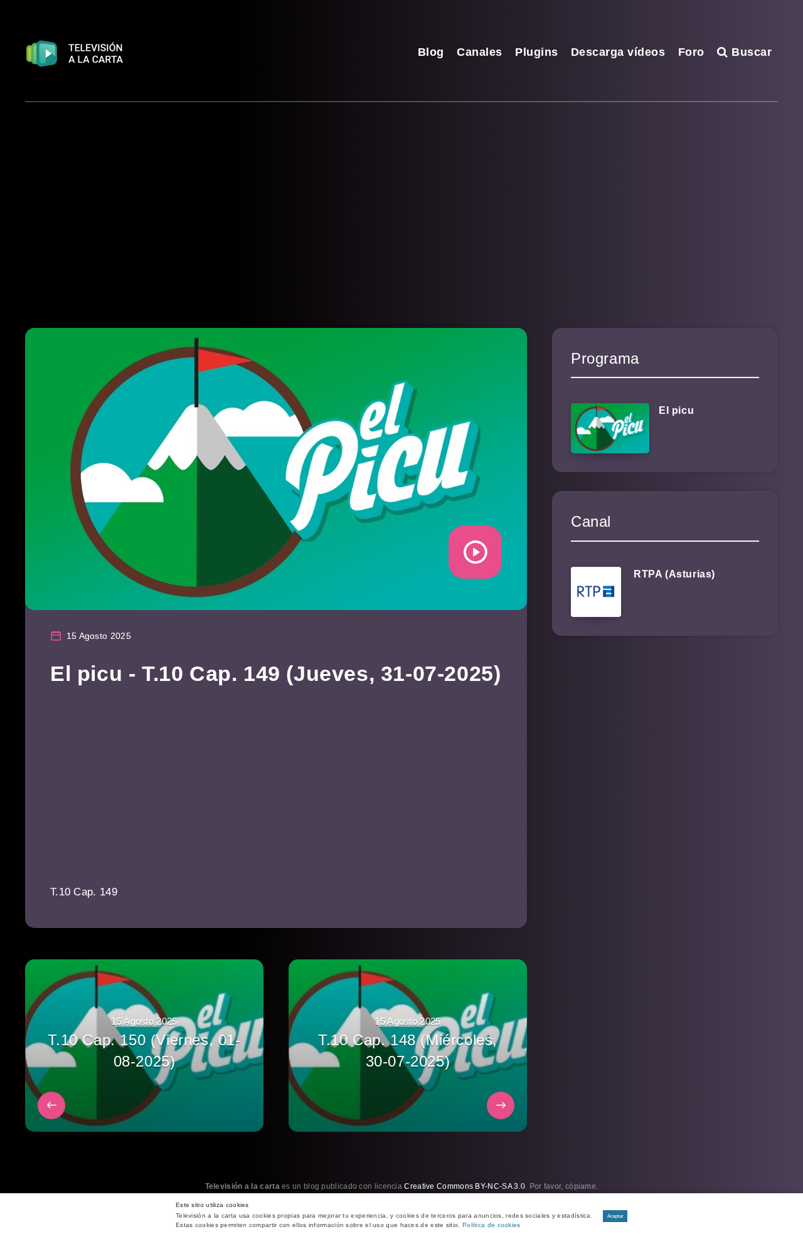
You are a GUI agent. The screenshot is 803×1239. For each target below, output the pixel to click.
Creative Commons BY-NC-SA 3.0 (464, 1186)
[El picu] (610, 428)
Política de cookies (491, 1224)
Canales (480, 52)
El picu (676, 410)
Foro (691, 52)
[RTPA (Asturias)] (596, 592)
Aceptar (615, 1216)
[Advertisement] (401, 196)
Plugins (536, 52)
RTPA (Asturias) (674, 574)
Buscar (750, 52)
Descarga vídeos (618, 52)
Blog (431, 52)
